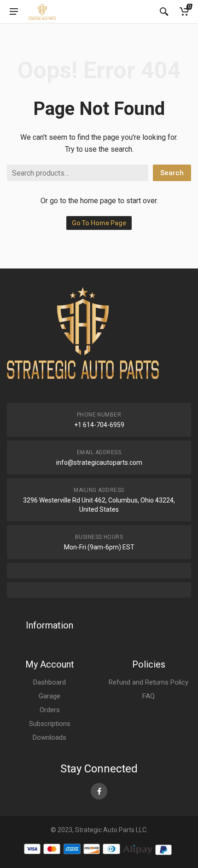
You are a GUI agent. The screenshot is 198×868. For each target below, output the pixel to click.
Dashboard (49, 682)
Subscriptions (49, 724)
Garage (49, 696)
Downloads (49, 737)
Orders (50, 710)
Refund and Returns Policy (148, 682)
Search (172, 173)
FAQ (148, 696)
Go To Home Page (99, 223)
